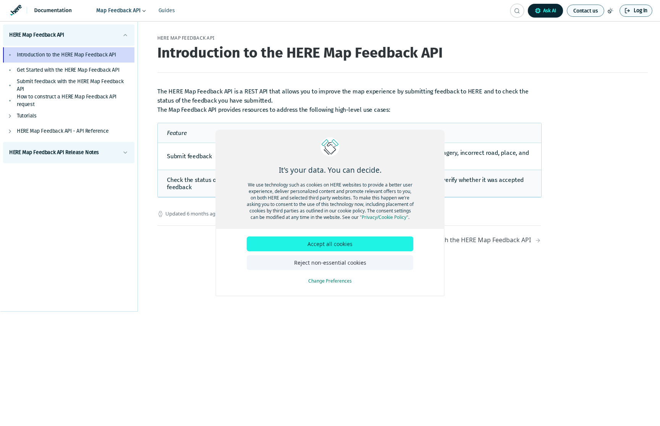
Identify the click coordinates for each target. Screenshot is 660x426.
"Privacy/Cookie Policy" (384, 217)
